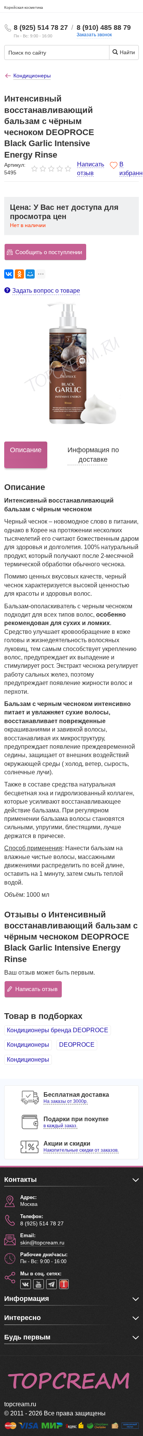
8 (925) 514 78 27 (41, 27)
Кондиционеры (28, 1044)
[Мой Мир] (30, 274)
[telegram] (51, 1284)
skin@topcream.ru (42, 1242)
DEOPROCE (77, 1044)
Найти (126, 52)
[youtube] (38, 1284)
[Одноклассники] (19, 274)
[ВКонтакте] (8, 274)
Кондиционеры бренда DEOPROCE (57, 1030)
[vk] (25, 1284)
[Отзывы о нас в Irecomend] (64, 1284)
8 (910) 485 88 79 (104, 27)
